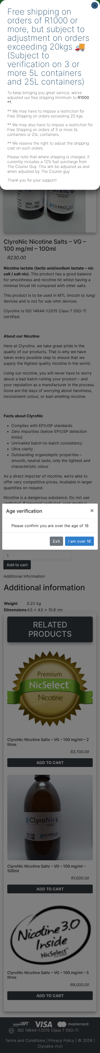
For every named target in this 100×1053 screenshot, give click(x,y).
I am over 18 (79, 541)
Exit (56, 541)
